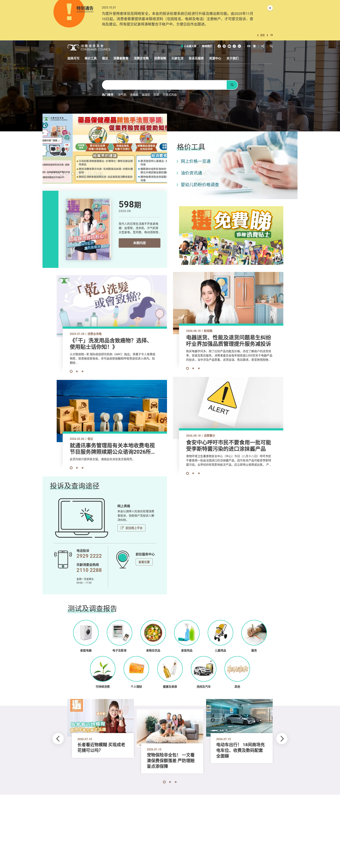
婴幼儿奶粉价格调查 (200, 184)
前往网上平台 (134, 528)
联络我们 (207, 46)
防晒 (156, 95)
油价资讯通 (191, 173)
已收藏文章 (190, 46)
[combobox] (164, 85)
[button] (258, 35)
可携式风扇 (170, 95)
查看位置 (144, 562)
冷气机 (122, 95)
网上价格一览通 (196, 161)
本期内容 (139, 243)
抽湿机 (146, 95)
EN (248, 46)
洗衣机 (134, 95)
